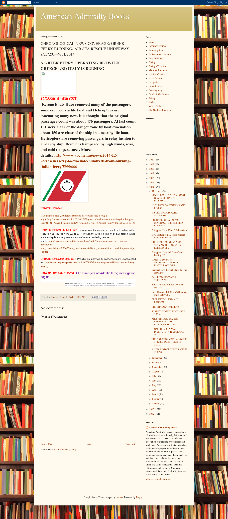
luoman (119, 497)
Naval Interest (155, 78)
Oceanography (155, 90)
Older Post (130, 444)
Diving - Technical (157, 66)
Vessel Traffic (155, 106)
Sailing (152, 98)
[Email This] (93, 297)
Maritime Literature (158, 70)
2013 (152, 409)
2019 (152, 164)
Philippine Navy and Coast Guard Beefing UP (167, 254)
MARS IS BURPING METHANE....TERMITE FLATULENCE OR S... (165, 262)
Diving (152, 62)
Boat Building (155, 58)
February (156, 398)
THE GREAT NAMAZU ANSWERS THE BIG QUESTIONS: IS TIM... (169, 341)
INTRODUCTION (157, 46)
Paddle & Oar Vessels (159, 94)
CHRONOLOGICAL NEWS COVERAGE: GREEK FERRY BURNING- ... (168, 222)
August (156, 371)
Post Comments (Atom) (65, 449)
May (154, 385)
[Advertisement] (88, 417)
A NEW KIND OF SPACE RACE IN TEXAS (169, 351)
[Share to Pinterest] (106, 297)
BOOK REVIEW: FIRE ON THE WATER (168, 286)
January (156, 403)
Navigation (154, 82)
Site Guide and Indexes (160, 110)
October (156, 362)
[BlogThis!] (96, 297)
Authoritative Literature (160, 54)
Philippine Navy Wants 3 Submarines (169, 230)
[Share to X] (99, 297)
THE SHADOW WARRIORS (165, 306)
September (157, 366)
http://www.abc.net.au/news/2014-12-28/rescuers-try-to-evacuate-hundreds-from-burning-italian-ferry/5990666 (86, 160)
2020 (152, 159)
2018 (152, 168)
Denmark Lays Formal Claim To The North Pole (169, 271)
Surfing (152, 102)
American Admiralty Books (85, 15)
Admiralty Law (156, 50)
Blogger (139, 497)
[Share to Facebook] (103, 297)
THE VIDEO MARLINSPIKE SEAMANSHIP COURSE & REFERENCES (166, 244)
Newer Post (46, 444)
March (155, 394)
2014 (152, 187)
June (154, 380)
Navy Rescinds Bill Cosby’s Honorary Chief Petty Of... (169, 293)
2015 (152, 182)
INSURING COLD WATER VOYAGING (165, 214)
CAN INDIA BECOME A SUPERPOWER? (164, 279)
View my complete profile (158, 479)
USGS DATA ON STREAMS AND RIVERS (168, 207)
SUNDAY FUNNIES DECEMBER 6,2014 (168, 313)
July (154, 376)
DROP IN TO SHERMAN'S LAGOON (165, 301)
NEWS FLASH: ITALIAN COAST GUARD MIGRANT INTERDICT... (168, 197)
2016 (152, 178)
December (157, 191)
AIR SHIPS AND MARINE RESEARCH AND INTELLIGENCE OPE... (165, 321)
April (155, 389)
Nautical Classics (157, 74)
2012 (152, 413)
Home (88, 444)
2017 (152, 173)
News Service (155, 86)
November (157, 357)
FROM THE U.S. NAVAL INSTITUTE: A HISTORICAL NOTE (168, 331)
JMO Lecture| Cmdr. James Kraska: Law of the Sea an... (168, 236)
